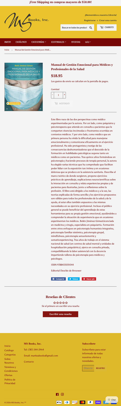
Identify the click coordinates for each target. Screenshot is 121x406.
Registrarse (90, 20)
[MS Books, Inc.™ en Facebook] (57, 394)
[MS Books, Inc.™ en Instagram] (62, 394)
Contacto (29, 361)
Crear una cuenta (108, 20)
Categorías (38, 42)
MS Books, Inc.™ (18, 402)
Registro (100, 368)
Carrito (109, 27)
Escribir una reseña (60, 314)
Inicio (7, 42)
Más (87, 42)
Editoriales (58, 42)
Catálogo (21, 42)
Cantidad (55, 89)
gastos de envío (63, 81)
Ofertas (75, 42)
